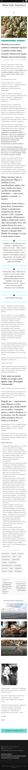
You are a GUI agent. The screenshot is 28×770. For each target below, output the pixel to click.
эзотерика (4, 571)
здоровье (14, 553)
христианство (18, 568)
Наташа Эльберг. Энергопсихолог (14, 5)
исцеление (20, 553)
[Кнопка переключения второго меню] (1, 1)
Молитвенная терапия (9, 40)
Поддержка (21, 40)
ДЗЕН (3, 720)
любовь (14, 556)
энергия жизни (18, 571)
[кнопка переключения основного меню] (14, 12)
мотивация (4, 562)
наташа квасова (12, 562)
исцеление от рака (6, 556)
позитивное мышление (7, 565)
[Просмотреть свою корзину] (25, 1)
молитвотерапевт (6, 559)
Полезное (17, 649)
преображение (17, 565)
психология (4, 568)
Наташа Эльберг (10, 59)
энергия (10, 571)
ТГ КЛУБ (3, 716)
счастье (11, 568)
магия (19, 556)
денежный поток (5, 553)
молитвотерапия (15, 559)
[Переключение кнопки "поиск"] (23, 1)
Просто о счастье (19, 614)
